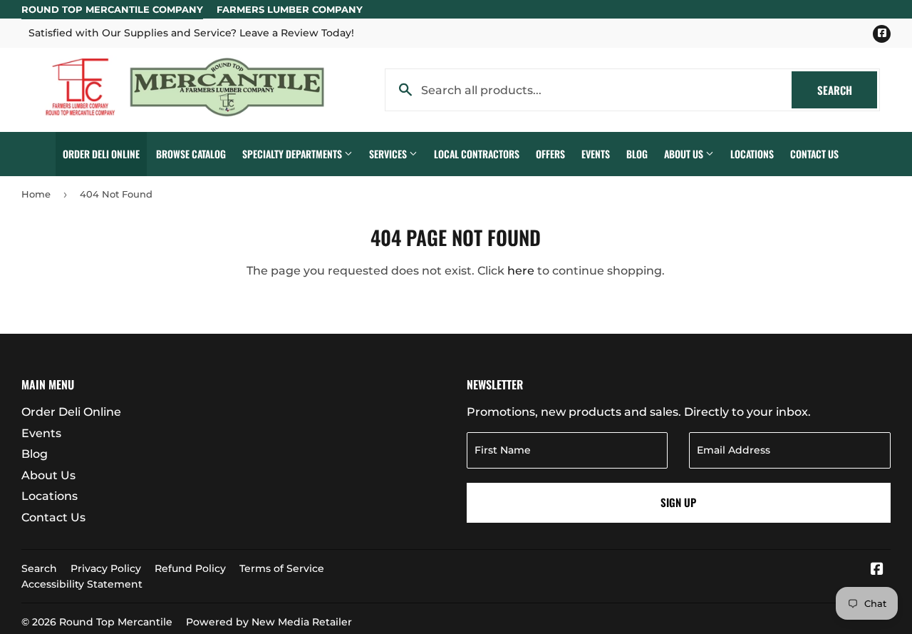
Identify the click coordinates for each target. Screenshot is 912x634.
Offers (550, 153)
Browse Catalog (191, 153)
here (520, 270)
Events (595, 153)
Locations (752, 153)
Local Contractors (476, 153)
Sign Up (678, 502)
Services (389, 153)
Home (36, 194)
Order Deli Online (101, 153)
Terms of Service (281, 568)
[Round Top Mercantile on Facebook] (877, 570)
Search (847, 90)
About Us (684, 153)
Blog (637, 153)
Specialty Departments (293, 153)
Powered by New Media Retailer (269, 622)
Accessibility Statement (81, 584)
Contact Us (814, 153)
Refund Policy (190, 568)
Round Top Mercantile (115, 622)
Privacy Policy (106, 568)
